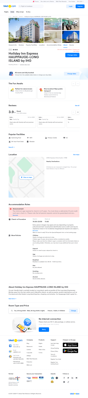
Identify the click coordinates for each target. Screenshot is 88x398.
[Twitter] (68, 377)
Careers (29, 349)
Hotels (40, 346)
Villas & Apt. (42, 349)
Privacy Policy (54, 351)
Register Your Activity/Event (54, 363)
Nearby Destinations (53, 161)
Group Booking (55, 348)
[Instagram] (64, 382)
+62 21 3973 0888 (18, 363)
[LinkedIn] (72, 377)
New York (15, 16)
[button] (26, 177)
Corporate (29, 352)
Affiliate (29, 356)
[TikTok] (68, 382)
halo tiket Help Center (55, 344)
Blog (28, 343)
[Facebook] (64, 377)
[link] (70, 6)
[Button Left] (73, 112)
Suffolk (21, 16)
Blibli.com (29, 365)
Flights (40, 343)
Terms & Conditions (54, 355)
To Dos (40, 352)
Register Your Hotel (56, 359)
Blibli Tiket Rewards (61, 1)
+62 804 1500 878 (18, 359)
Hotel (10, 16)
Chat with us (16, 347)
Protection (29, 362)
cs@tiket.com (17, 352)
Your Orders (72, 1)
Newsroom (30, 346)
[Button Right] (77, 112)
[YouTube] (76, 377)
